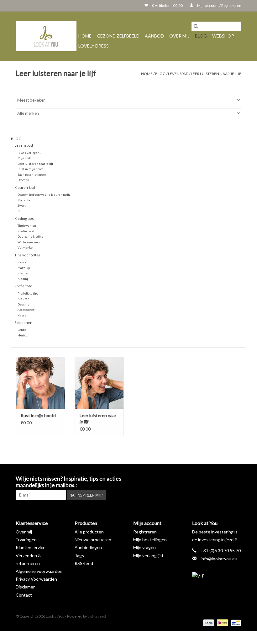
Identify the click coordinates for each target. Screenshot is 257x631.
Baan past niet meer (32, 174)
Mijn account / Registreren (219, 5)
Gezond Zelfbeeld (118, 35)
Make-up (24, 268)
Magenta (24, 200)
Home (85, 35)
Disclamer (25, 586)
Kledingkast (26, 231)
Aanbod (154, 35)
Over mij (179, 35)
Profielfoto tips (28, 293)
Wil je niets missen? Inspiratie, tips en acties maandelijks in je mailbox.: (68, 481)
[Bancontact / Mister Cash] (234, 622)
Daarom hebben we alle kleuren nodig (44, 194)
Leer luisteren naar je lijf (216, 73)
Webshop (223, 35)
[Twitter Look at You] (214, 479)
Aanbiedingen (88, 547)
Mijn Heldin (26, 158)
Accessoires (26, 309)
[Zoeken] (196, 26)
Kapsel (22, 262)
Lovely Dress (93, 45)
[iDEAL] (221, 622)
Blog (201, 35)
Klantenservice (30, 547)
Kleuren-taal (24, 187)
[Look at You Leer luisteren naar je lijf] (99, 383)
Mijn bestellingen (150, 539)
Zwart (22, 205)
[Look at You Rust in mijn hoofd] (40, 383)
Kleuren (23, 273)
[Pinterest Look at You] (225, 479)
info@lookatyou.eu (219, 558)
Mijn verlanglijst (148, 555)
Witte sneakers (29, 242)
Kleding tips (24, 218)
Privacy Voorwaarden (36, 579)
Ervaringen (26, 539)
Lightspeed (96, 616)
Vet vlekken (26, 247)
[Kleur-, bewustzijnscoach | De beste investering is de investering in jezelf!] (46, 36)
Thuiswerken (27, 225)
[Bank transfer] (208, 622)
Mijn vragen (144, 547)
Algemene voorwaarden (39, 571)
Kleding (23, 278)
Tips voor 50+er (27, 255)
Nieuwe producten (93, 539)
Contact (24, 595)
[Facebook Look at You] (203, 479)
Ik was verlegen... (29, 152)
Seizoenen (23, 323)
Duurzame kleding (30, 236)
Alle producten (89, 531)
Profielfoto (23, 286)
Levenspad (178, 73)
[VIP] (217, 576)
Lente (22, 329)
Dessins (23, 304)
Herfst (22, 335)
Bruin (21, 211)
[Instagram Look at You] (236, 479)
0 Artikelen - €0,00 (167, 5)
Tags (79, 555)
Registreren (145, 531)
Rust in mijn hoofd (30, 169)
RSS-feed (84, 563)
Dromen (23, 180)
